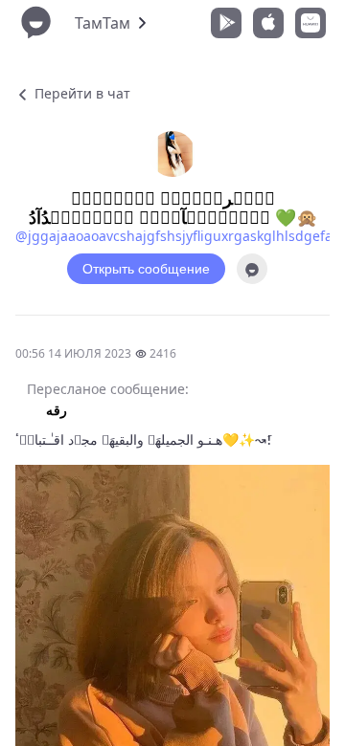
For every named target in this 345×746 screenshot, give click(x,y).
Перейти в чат (80, 93)
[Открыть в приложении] (252, 268)
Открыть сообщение (146, 268)
